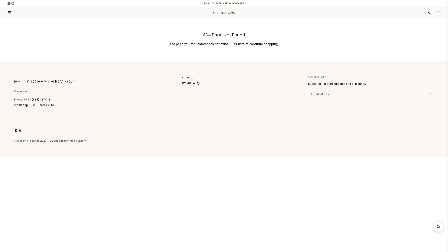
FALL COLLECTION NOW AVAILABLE (224, 3)
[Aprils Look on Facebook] (9, 3)
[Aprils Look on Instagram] (12, 3)
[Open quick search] (430, 12)
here (241, 44)
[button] (438, 227)
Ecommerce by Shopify (72, 140)
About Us (188, 77)
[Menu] (9, 12)
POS (50, 140)
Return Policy (191, 83)
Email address (320, 90)
